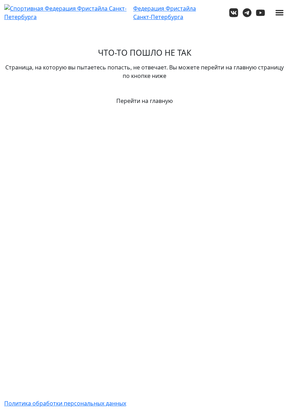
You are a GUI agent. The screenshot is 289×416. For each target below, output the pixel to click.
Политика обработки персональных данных (65, 403)
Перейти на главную (144, 101)
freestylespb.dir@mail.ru (254, 304)
